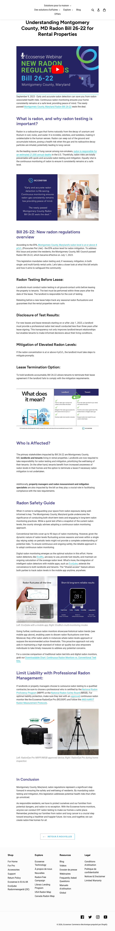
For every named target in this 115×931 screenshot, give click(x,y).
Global (63, 892)
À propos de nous (43, 869)
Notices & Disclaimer (95, 876)
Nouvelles (39, 873)
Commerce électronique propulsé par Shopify (89, 924)
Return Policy (14, 878)
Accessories (13, 869)
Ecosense (67, 924)
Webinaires (65, 873)
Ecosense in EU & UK (18, 882)
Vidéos (63, 865)
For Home (12, 861)
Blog (62, 861)
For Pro (11, 865)
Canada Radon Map (45, 896)
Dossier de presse (68, 869)
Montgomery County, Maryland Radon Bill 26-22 (47, 106)
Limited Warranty (93, 880)
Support (12, 873)
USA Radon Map (43, 892)
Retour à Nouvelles (59, 836)
